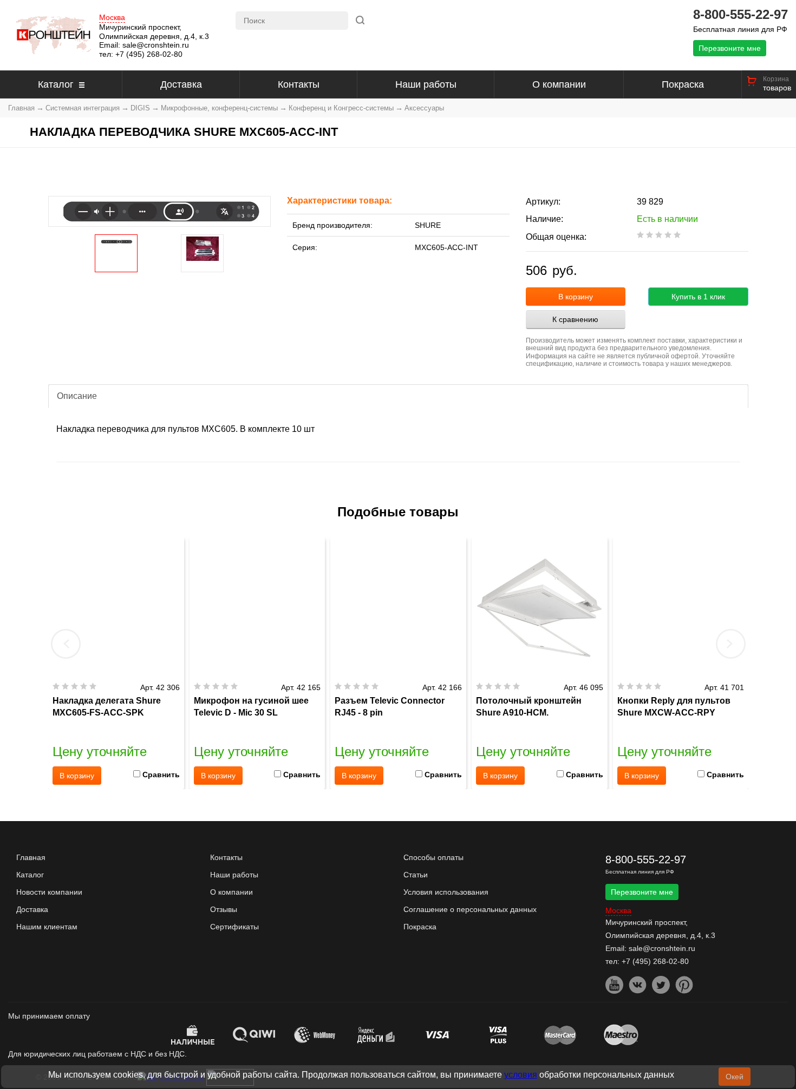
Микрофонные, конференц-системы (219, 108)
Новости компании (49, 892)
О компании (559, 84)
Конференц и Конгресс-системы (341, 108)
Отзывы (223, 909)
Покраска (683, 84)
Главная (21, 108)
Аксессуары (424, 108)
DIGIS (140, 108)
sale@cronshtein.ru (155, 45)
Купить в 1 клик (698, 296)
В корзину (575, 296)
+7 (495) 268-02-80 (148, 54)
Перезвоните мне (730, 48)
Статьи (415, 874)
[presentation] (66, 643)
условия (520, 1074)
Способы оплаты (433, 857)
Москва (112, 18)
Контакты (298, 84)
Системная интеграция (82, 108)
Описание (77, 396)
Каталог (56, 84)
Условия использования (445, 892)
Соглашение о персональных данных (470, 909)
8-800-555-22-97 (740, 14)
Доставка (181, 84)
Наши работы (425, 84)
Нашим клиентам (46, 926)
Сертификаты (234, 926)
